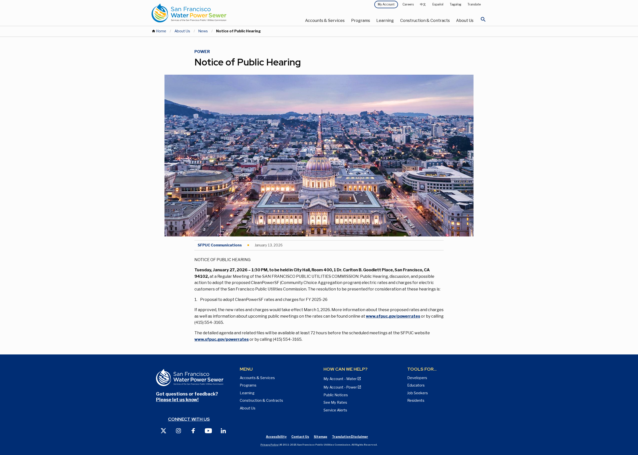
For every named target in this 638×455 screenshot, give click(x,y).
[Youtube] (208, 430)
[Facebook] (193, 430)
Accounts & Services (325, 20)
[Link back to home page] (207, 12)
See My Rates (335, 402)
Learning (385, 20)
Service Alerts (335, 410)
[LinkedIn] (223, 430)
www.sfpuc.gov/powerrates (393, 316)
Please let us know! (177, 399)
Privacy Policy (269, 444)
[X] (163, 430)
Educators (416, 385)
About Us (465, 20)
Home (161, 31)
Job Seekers (417, 393)
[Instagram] (178, 430)
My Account (386, 4)
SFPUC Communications (220, 245)
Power (202, 51)
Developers (417, 378)
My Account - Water (340, 379)
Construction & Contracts (425, 20)
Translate (474, 4)
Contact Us (300, 437)
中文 (423, 4)
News (203, 31)
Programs (360, 20)
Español (437, 4)
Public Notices (335, 395)
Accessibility (276, 437)
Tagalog (455, 4)
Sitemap (320, 437)
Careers (408, 4)
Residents (415, 400)
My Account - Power (340, 387)
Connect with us (189, 419)
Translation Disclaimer (350, 437)
